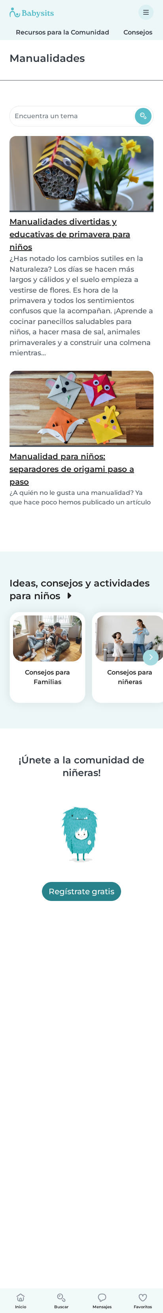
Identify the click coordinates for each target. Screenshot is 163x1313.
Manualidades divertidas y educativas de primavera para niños (69, 234)
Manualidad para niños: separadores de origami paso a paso (71, 469)
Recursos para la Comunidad (62, 32)
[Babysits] (31, 12)
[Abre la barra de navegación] (146, 12)
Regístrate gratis (81, 891)
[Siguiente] (151, 657)
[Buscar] (143, 116)
